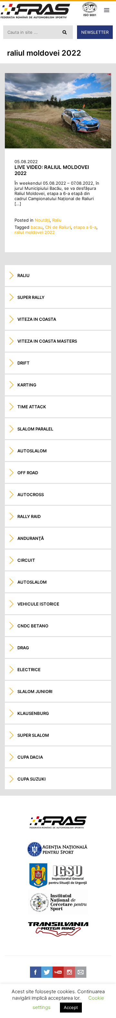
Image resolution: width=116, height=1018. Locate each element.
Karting (26, 384)
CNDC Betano (32, 625)
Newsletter (95, 32)
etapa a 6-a (84, 227)
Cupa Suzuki (31, 779)
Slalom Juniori (35, 691)
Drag (23, 647)
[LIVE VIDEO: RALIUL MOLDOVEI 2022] (58, 146)
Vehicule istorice (38, 603)
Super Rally (30, 297)
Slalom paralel (35, 428)
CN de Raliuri (58, 227)
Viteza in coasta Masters (47, 341)
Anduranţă (30, 538)
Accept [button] (71, 1007)
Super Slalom (33, 735)
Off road (27, 472)
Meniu (106, 10)
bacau (37, 227)
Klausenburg (33, 713)
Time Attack (31, 406)
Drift (23, 363)
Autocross (30, 494)
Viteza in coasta (36, 319)
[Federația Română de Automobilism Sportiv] (35, 11)
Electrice (29, 669)
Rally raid (29, 516)
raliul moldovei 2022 (35, 232)
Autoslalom (32, 450)
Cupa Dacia (30, 757)
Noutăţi (42, 220)
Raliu (57, 220)
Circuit (26, 560)
